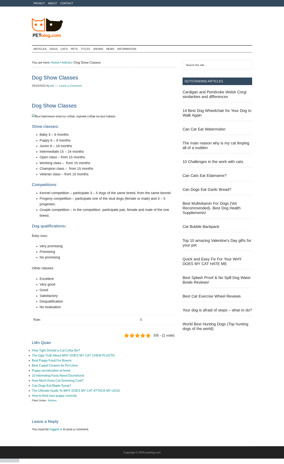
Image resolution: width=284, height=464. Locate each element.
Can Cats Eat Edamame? (204, 175)
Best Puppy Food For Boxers (51, 360)
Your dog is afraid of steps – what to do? (217, 310)
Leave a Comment (70, 85)
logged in (56, 429)
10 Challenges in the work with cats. (213, 162)
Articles (52, 400)
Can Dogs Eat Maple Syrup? (51, 385)
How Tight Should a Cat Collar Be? (56, 350)
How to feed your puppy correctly (54, 395)
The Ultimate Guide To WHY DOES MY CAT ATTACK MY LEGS (76, 390)
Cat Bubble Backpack (201, 226)
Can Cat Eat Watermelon (204, 129)
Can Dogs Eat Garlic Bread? (207, 189)
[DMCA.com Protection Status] (9, 461)
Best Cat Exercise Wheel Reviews (212, 296)
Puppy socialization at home (51, 370)
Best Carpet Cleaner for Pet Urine (55, 365)
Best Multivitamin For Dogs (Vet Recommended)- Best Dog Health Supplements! (212, 208)
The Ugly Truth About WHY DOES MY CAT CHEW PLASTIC (73, 355)
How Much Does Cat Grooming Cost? (57, 380)
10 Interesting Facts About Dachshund (58, 375)
